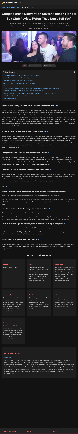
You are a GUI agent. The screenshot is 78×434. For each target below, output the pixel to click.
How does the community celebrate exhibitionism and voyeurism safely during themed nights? (32, 88)
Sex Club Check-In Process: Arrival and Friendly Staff (19, 83)
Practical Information (10, 98)
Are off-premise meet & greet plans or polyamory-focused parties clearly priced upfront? (31, 93)
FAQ (5, 85)
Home (3, 7)
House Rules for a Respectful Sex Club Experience (18, 78)
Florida (8, 7)
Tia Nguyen (7, 357)
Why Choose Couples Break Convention (15, 96)
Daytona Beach (15, 7)
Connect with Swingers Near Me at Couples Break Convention (22, 75)
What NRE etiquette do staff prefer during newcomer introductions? (24, 90)
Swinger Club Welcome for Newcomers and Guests (19, 80)
